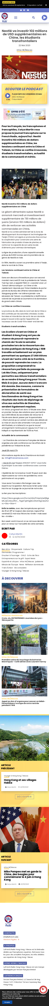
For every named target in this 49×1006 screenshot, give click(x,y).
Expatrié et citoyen (10, 561)
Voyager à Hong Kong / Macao (15, 571)
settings (19, 998)
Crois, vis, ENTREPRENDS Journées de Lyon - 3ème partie (22, 619)
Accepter (7, 1002)
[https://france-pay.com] (24, 114)
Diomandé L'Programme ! (13, 552)
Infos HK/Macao (18, 97)
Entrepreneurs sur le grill (13, 558)
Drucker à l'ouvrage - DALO (14, 555)
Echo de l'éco (33, 555)
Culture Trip (28, 549)
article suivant (6, 858)
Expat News (30, 558)
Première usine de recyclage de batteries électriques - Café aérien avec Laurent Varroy (24, 660)
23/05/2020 (24, 884)
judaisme (39, 561)
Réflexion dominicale (34, 564)
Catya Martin (15, 534)
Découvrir (24, 796)
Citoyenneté (16, 549)
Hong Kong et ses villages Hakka (20, 781)
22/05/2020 (24, 787)
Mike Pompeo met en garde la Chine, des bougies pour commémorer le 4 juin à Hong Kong (22, 875)
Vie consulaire (20, 567)
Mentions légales (10, 939)
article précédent (8, 767)
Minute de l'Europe (10, 564)
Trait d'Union (7, 567)
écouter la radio (44, 17)
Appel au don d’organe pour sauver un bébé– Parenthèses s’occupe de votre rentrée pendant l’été (23, 703)
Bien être (6, 549)
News (21, 564)
